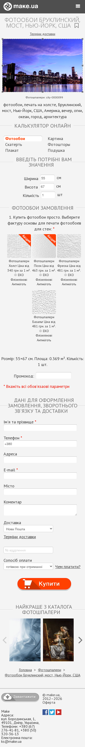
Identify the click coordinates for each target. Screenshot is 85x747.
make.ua (53, 694)
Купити (44, 579)
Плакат (12, 150)
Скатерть (13, 144)
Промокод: (24, 376)
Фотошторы (59, 144)
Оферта (48, 702)
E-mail (11, 470)
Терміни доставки (42, 34)
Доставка (12, 522)
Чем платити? (68, 566)
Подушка (56, 150)
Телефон (13, 438)
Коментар (12, 502)
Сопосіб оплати (18, 560)
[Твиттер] (52, 713)
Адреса (10, 454)
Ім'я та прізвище (20, 422)
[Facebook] (45, 713)
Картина (55, 138)
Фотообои (15, 138)
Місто (9, 486)
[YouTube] (58, 713)
